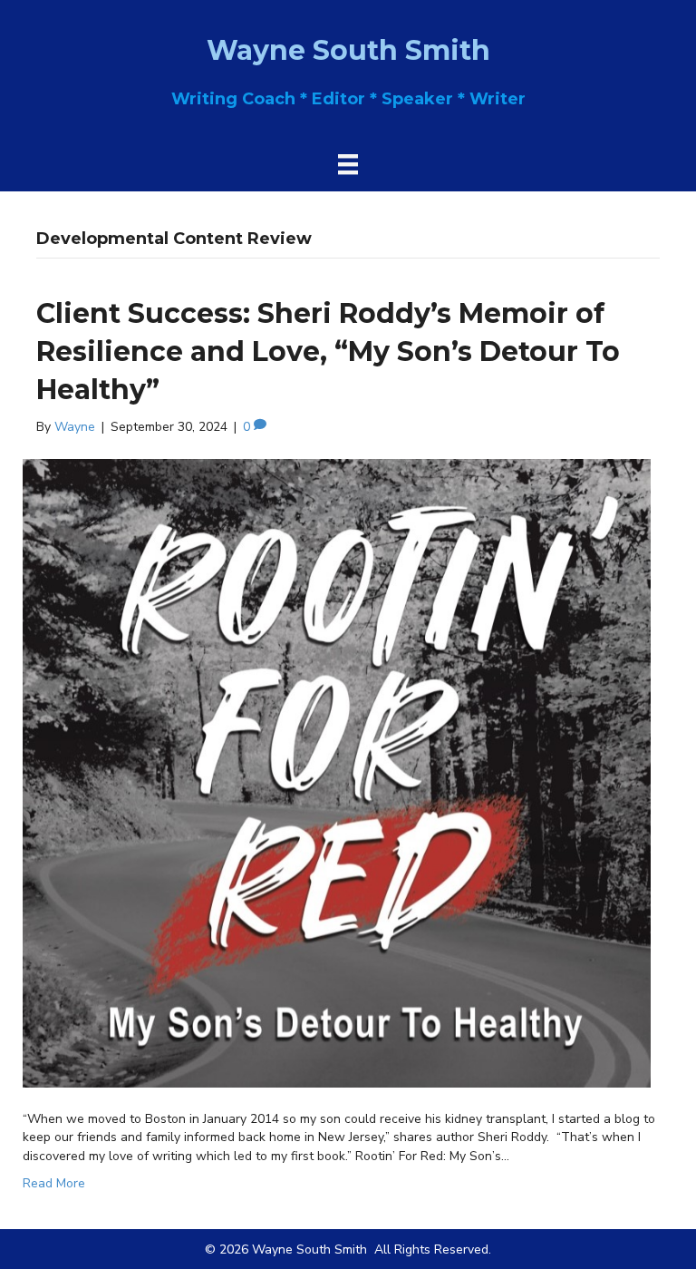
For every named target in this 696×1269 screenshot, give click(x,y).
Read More (54, 1183)
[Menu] (348, 164)
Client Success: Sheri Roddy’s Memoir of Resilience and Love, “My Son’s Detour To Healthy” (328, 351)
